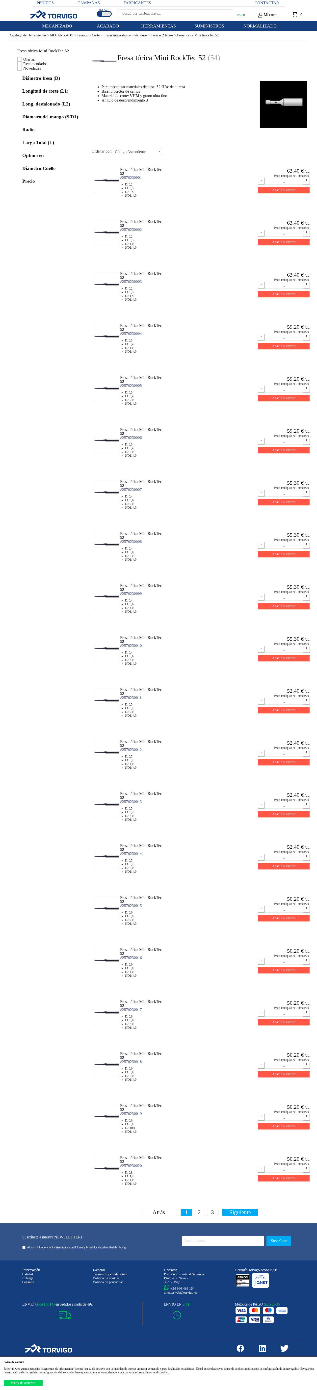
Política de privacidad (108, 1282)
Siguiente (240, 1212)
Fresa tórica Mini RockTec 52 (198, 35)
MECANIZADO (63, 35)
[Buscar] (224, 15)
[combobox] (137, 151)
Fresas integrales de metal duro (127, 35)
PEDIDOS (45, 3)
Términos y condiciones (110, 1274)
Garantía (28, 1282)
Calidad (27, 1274)
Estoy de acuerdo (23, 1383)
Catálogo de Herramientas (30, 35)
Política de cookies (106, 1278)
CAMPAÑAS (89, 3)
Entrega (27, 1278)
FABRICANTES (137, 3)
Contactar (267, 3)
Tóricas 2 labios (164, 35)
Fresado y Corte (90, 35)
